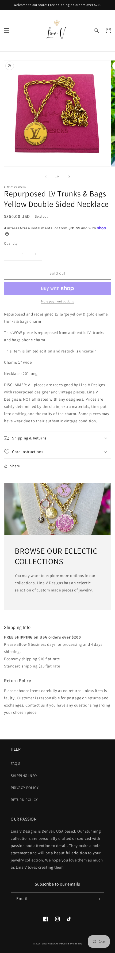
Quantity (10, 243)
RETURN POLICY (24, 799)
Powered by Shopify (70, 943)
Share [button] (15, 466)
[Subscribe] (98, 899)
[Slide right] (69, 177)
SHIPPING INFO (24, 775)
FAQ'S (15, 763)
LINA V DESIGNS (50, 943)
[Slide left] (46, 177)
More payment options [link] (57, 301)
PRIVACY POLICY (25, 787)
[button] (7, 30)
